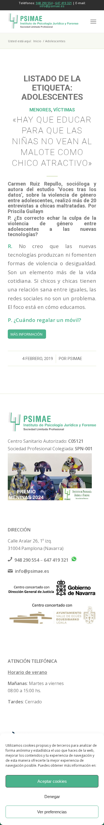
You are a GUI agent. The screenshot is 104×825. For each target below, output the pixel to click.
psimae (75, 358)
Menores (40, 109)
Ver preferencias (52, 811)
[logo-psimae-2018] (43, 22)
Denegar (52, 796)
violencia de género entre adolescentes (52, 197)
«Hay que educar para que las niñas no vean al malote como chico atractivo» (52, 141)
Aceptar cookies (52, 781)
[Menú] (93, 21)
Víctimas (64, 109)
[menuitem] (93, 21)
